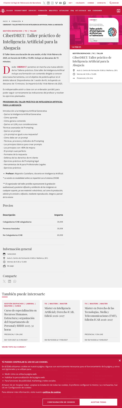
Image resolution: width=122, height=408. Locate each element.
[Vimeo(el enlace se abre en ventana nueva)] (56, 2)
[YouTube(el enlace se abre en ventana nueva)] (60, 2)
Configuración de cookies (61, 402)
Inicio (5, 21)
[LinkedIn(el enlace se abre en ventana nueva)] (48, 2)
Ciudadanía (97, 11)
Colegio (9, 11)
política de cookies (52, 392)
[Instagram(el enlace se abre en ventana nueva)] (52, 2)
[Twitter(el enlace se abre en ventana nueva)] (44, 2)
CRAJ (72, 11)
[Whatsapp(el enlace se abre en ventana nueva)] (64, 2)
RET (22, 67)
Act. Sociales (80, 11)
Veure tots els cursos (13, 347)
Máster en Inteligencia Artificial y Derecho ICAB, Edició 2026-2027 (59, 312)
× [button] (120, 360)
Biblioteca (53, 11)
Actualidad (64, 11)
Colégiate (80, 3)
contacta (101, 3)
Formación (42, 11)
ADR (89, 11)
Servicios (32, 11)
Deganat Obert (21, 11)
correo (91, 3)
